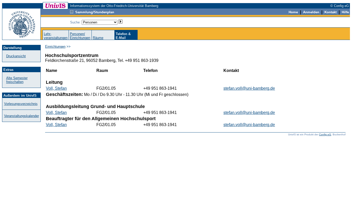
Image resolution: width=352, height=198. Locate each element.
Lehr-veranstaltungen (56, 36)
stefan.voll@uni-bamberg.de (249, 88)
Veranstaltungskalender (21, 116)
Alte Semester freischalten (17, 80)
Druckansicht (16, 56)
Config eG (325, 134)
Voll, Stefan (56, 88)
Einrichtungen (55, 46)
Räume (98, 38)
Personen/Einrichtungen (80, 36)
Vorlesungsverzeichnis (21, 104)
